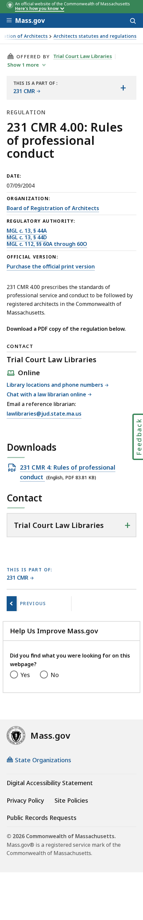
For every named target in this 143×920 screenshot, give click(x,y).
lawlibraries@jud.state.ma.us (44, 414)
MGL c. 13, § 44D (27, 237)
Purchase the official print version (51, 266)
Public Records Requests (41, 818)
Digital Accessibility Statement (50, 783)
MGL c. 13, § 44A (27, 230)
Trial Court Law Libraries (82, 56)
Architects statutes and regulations (95, 36)
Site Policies (71, 800)
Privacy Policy (25, 800)
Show (23, 64)
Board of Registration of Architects (53, 208)
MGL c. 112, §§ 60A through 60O (47, 244)
